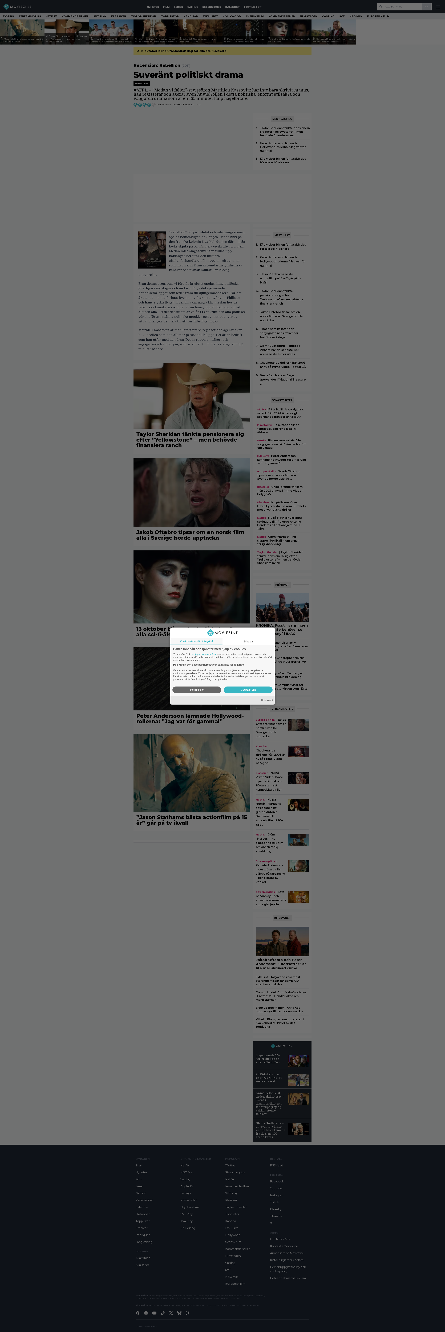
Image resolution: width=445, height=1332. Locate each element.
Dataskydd (267, 700)
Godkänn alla (248, 689)
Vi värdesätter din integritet (196, 641)
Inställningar (197, 689)
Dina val (248, 641)
